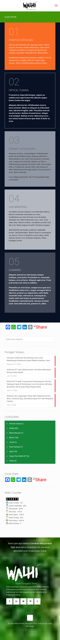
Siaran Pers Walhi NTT (18, 456)
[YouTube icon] (28, 630)
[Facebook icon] (20, 630)
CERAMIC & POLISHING (22, 148)
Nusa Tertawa (14, 447)
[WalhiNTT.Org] (30, 5)
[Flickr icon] (31, 630)
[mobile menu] (56, 5)
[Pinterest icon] (34, 630)
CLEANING (15, 270)
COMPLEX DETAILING (21, 40)
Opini (11, 451)
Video (11, 461)
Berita (11, 437)
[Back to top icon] (30, 618)
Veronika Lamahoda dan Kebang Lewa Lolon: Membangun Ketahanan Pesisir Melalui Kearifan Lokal (28, 359)
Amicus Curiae (15, 424)
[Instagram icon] (37, 630)
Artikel (11, 428)
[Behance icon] (40, 630)
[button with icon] (9, 601)
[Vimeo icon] (26, 630)
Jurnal (11, 442)
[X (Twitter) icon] (23, 630)
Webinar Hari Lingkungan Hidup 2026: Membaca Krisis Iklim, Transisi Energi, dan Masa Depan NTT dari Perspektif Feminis (30, 398)
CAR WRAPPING (18, 207)
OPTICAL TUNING (19, 90)
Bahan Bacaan (15, 433)
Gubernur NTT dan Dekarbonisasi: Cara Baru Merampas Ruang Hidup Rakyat (29, 371)
